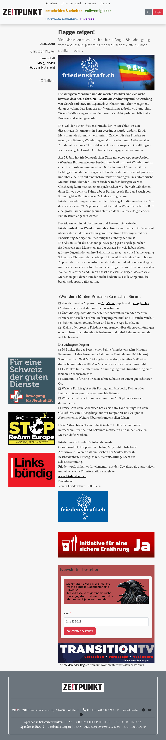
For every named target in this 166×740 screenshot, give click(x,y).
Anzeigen (90, 3)
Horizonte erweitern (61, 19)
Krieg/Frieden (46, 63)
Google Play (141, 303)
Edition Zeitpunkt (71, 3)
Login (158, 12)
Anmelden (66, 665)
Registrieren (87, 665)
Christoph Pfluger (42, 51)
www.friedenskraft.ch (72, 476)
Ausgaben (51, 3)
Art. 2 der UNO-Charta (92, 99)
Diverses (87, 19)
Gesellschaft (47, 58)
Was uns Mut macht (42, 67)
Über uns (105, 3)
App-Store (108, 303)
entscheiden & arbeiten (63, 11)
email (66, 614)
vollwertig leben (98, 11)
